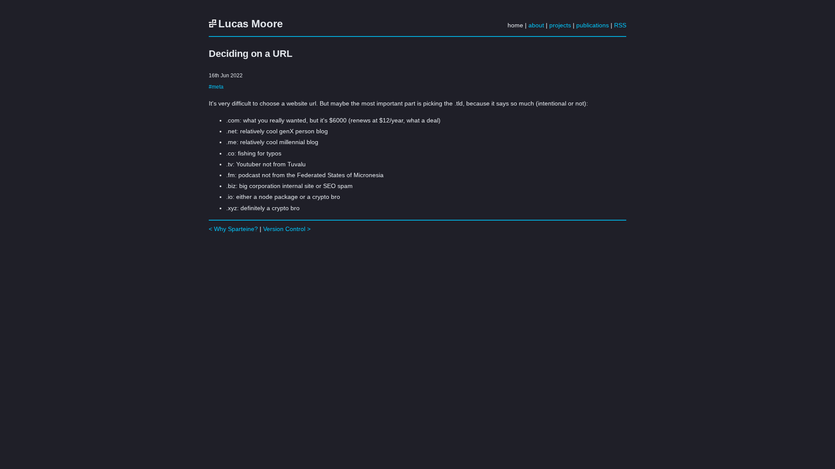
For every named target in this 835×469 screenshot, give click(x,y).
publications (592, 25)
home (515, 25)
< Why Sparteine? (233, 228)
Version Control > (287, 228)
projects (560, 25)
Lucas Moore (250, 24)
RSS (620, 25)
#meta (216, 86)
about (536, 25)
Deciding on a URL (250, 53)
